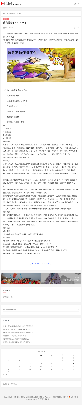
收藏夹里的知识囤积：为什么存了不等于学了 (18, 326)
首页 (6, 13)
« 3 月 (5, 374)
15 (62, 363)
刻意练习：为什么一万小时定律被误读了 (16, 329)
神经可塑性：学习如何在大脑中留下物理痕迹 (18, 332)
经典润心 (13, 13)
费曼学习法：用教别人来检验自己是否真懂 (17, 342)
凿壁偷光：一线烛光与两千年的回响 (15, 336)
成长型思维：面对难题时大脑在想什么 (16, 339)
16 (73, 363)
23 (73, 366)
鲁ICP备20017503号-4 (60, 397)
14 (52, 363)
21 (52, 366)
